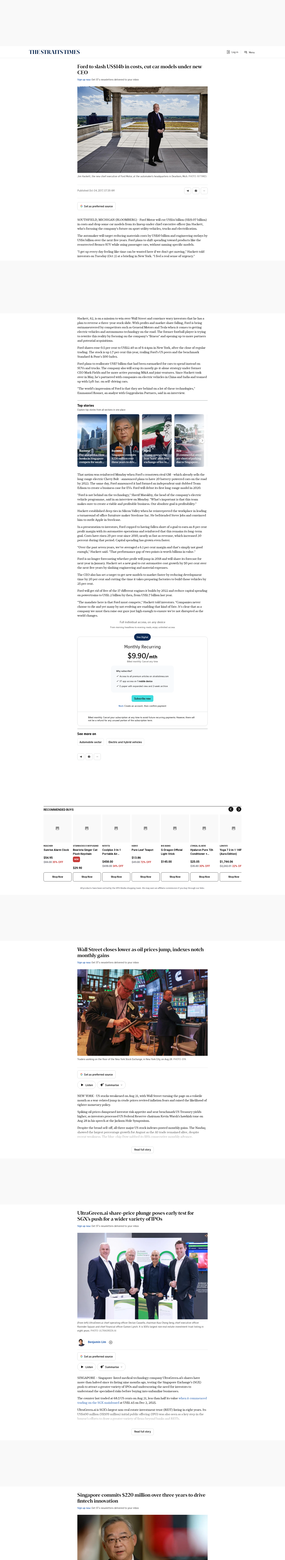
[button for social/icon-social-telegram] (187, 191)
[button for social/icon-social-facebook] (195, 191)
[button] (232, 52)
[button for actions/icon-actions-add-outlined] (111, 1342)
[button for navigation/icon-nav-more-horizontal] (204, 191)
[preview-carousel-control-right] (202, 440)
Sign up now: (84, 79)
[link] (54, 52)
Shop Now (57, 876)
